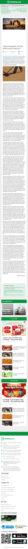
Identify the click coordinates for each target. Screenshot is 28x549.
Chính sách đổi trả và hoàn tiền (7, 508)
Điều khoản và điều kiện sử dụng (7, 487)
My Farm (3, 498)
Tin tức (8, 5)
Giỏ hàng (3, 479)
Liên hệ (2, 510)
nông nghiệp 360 (5, 8)
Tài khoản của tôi (4, 476)
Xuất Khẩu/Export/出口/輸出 (7, 491)
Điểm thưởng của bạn (5, 477)
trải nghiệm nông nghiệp (16, 10)
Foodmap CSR (4, 497)
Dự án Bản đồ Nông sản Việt (7, 495)
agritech (25, 10)
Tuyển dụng (3, 493)
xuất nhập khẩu (23, 11)
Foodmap (11, 547)
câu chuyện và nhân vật (21, 8)
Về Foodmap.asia (4, 485)
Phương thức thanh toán (6, 504)
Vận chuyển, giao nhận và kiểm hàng (8, 506)
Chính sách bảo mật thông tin (7, 489)
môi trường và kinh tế (13, 63)
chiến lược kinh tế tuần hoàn (18, 83)
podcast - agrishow (5, 10)
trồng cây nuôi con (5, 12)
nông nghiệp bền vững (6, 11)
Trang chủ (3, 5)
